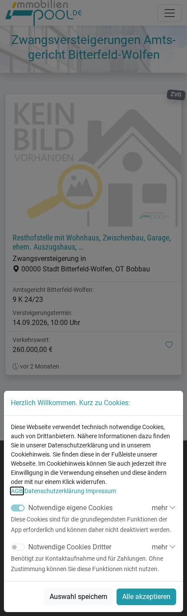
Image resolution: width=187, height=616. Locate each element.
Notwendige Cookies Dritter (69, 547)
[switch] (18, 547)
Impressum (101, 490)
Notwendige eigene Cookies (70, 508)
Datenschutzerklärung (54, 490)
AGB (17, 490)
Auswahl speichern (78, 596)
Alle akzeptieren (146, 596)
